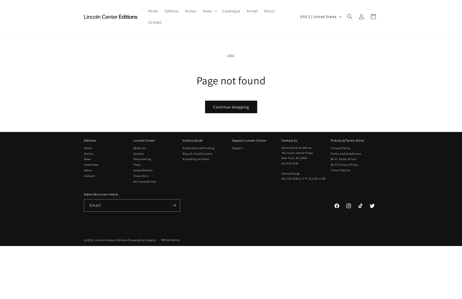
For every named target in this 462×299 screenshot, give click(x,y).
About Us (139, 148)
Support (237, 148)
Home (88, 148)
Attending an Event (196, 159)
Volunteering (142, 159)
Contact (89, 176)
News (87, 159)
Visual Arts (141, 176)
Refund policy (170, 239)
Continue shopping (231, 106)
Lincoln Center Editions (111, 240)
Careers (138, 154)
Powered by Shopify (142, 240)
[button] (209, 11)
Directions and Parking (198, 148)
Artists (88, 154)
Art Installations (144, 181)
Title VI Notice (340, 170)
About (88, 170)
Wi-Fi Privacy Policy (344, 164)
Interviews (91, 164)
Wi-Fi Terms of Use (343, 159)
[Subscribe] (174, 205)
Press (137, 164)
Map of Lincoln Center (198, 154)
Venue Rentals (143, 170)
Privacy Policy (340, 148)
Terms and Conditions (346, 154)
